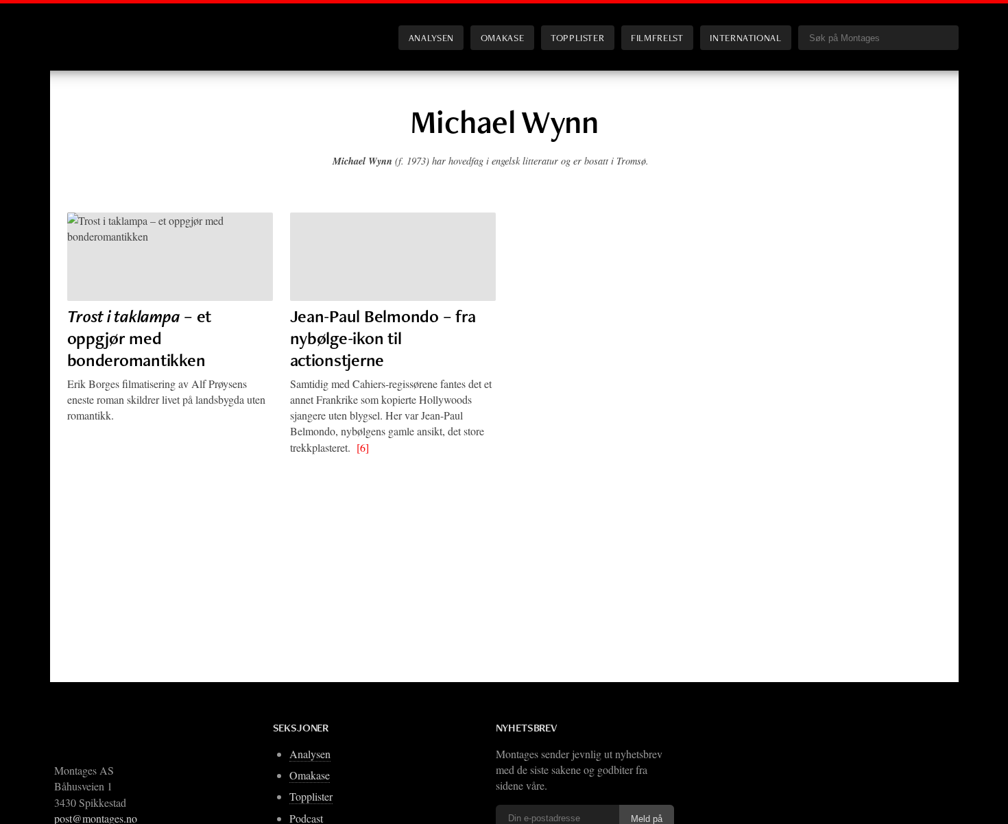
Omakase (502, 37)
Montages (89, 27)
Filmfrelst (657, 37)
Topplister (577, 37)
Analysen (431, 37)
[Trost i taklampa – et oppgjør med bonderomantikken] (170, 257)
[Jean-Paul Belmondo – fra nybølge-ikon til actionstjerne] (393, 257)
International (745, 37)
